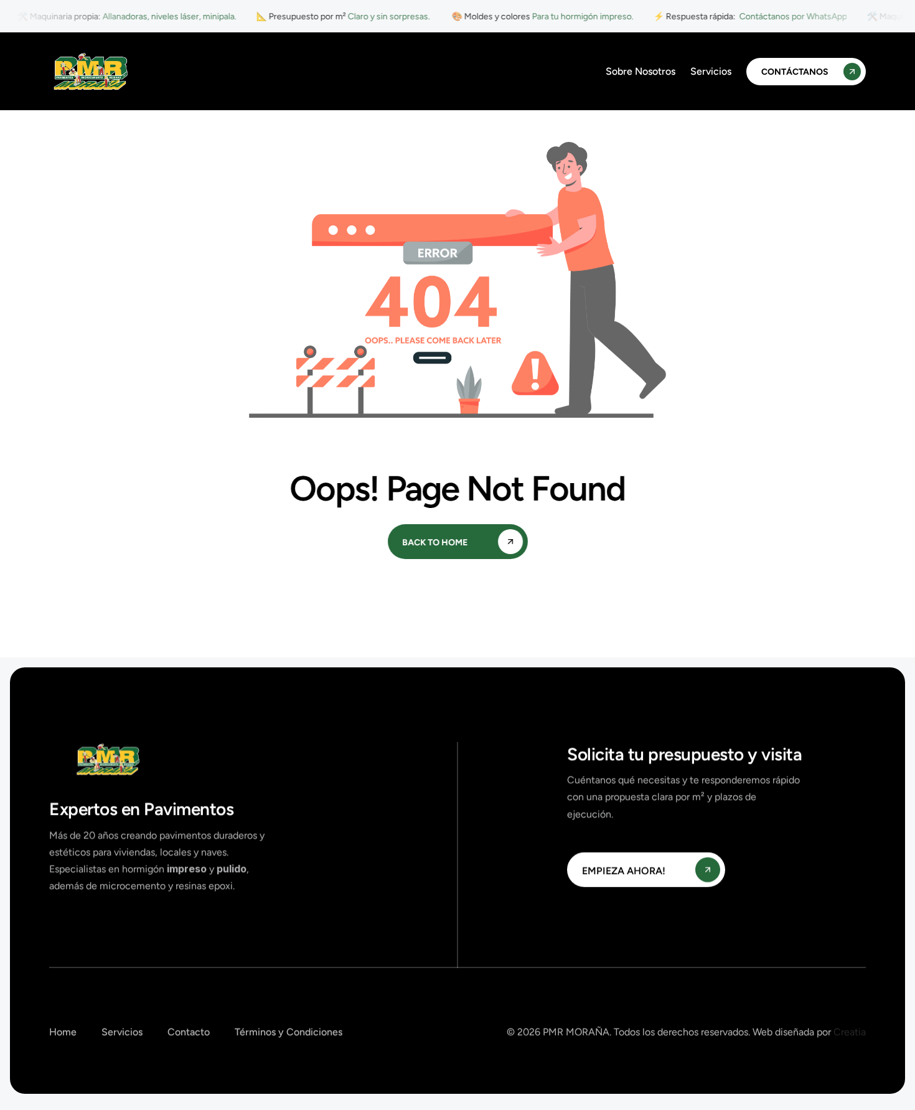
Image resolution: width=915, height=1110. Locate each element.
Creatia (849, 1032)
